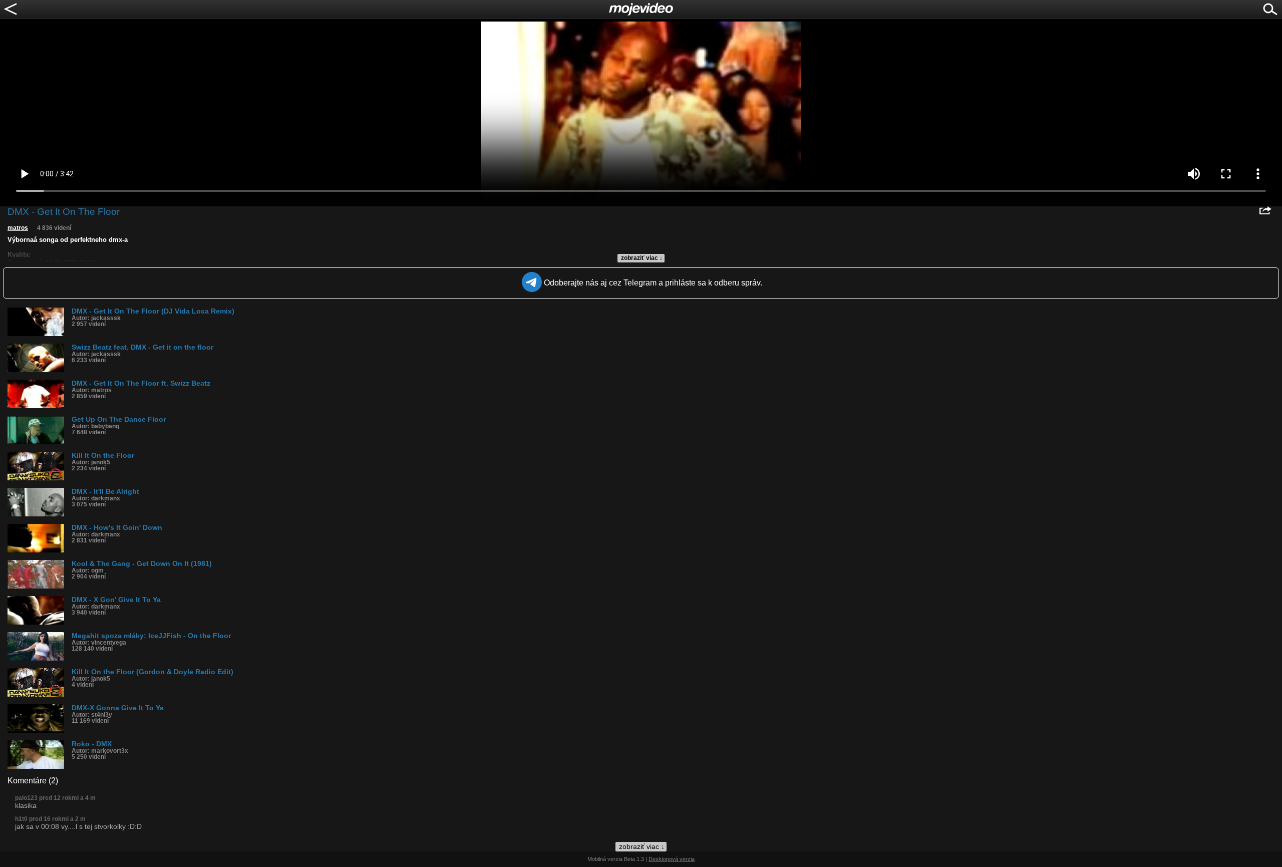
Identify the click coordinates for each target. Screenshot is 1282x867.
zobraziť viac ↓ (642, 257)
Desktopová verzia (672, 859)
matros (18, 228)
